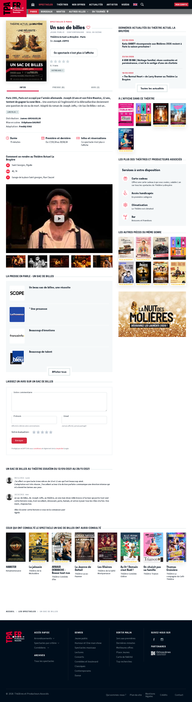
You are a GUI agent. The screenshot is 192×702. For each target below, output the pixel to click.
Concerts (79, 657)
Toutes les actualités (152, 88)
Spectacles (46, 4)
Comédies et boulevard (86, 661)
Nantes (60, 11)
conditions (37, 448)
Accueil (10, 611)
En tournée (98, 11)
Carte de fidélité (124, 657)
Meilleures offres (124, 647)
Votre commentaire (23, 392)
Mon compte (181, 4)
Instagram (162, 639)
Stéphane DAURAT (31, 122)
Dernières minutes (125, 643)
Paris (33, 11)
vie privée (59, 448)
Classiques (80, 666)
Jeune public (57, 32)
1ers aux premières (125, 638)
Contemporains (75, 32)
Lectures (79, 652)
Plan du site (136, 695)
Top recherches (124, 661)
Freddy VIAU (25, 126)
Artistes (112, 4)
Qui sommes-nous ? (116, 695)
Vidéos (125, 4)
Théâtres (62, 4)
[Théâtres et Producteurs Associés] (33, 4)
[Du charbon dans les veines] (160, 248)
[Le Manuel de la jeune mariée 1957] (143, 114)
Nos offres (78, 4)
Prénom (17, 416)
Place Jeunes (123, 652)
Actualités (96, 4)
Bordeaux (46, 11)
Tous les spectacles (44, 661)
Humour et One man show (88, 643)
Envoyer (19, 440)
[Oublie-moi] (126, 114)
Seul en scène (94, 32)
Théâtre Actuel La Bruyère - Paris (68, 37)
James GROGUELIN (30, 118)
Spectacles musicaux (85, 647)
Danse (78, 675)
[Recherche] (142, 4)
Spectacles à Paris (61, 22)
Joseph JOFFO (61, 41)
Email (66, 416)
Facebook (154, 639)
